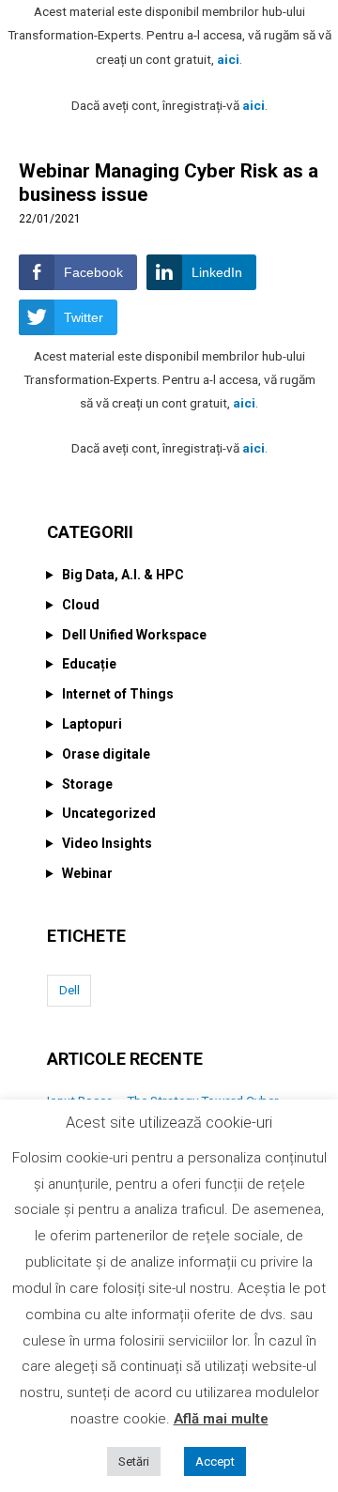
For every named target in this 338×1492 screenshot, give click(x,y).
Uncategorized (109, 813)
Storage (87, 784)
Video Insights (107, 843)
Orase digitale (106, 753)
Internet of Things (118, 693)
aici (228, 59)
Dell (69, 990)
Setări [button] (133, 1461)
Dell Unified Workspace (134, 634)
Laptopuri (92, 723)
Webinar (87, 873)
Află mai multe (221, 1418)
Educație (89, 663)
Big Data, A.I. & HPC (123, 574)
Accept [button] (215, 1461)
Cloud (81, 604)
